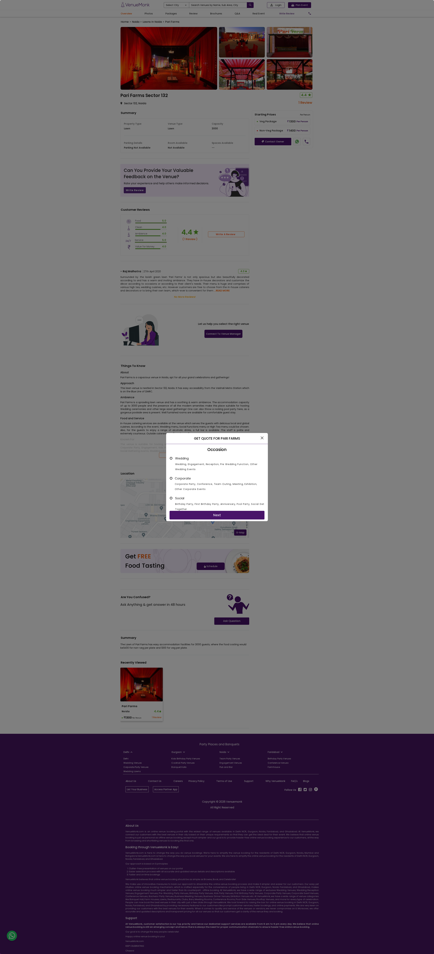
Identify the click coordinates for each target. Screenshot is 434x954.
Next (217, 515)
